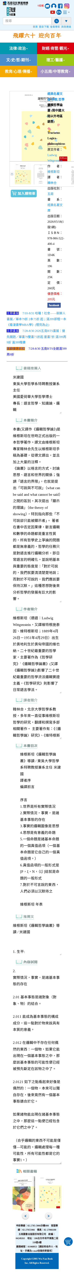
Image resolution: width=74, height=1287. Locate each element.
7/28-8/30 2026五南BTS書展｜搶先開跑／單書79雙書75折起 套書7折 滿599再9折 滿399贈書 (36, 336)
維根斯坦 (53, 171)
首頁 (35, 27)
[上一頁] (12, 174)
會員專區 (55, 27)
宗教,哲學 (58, 99)
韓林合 (52, 182)
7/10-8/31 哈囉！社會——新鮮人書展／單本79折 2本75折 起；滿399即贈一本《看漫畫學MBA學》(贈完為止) (36, 319)
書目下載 (44, 27)
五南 (50, 193)
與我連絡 (66, 27)
